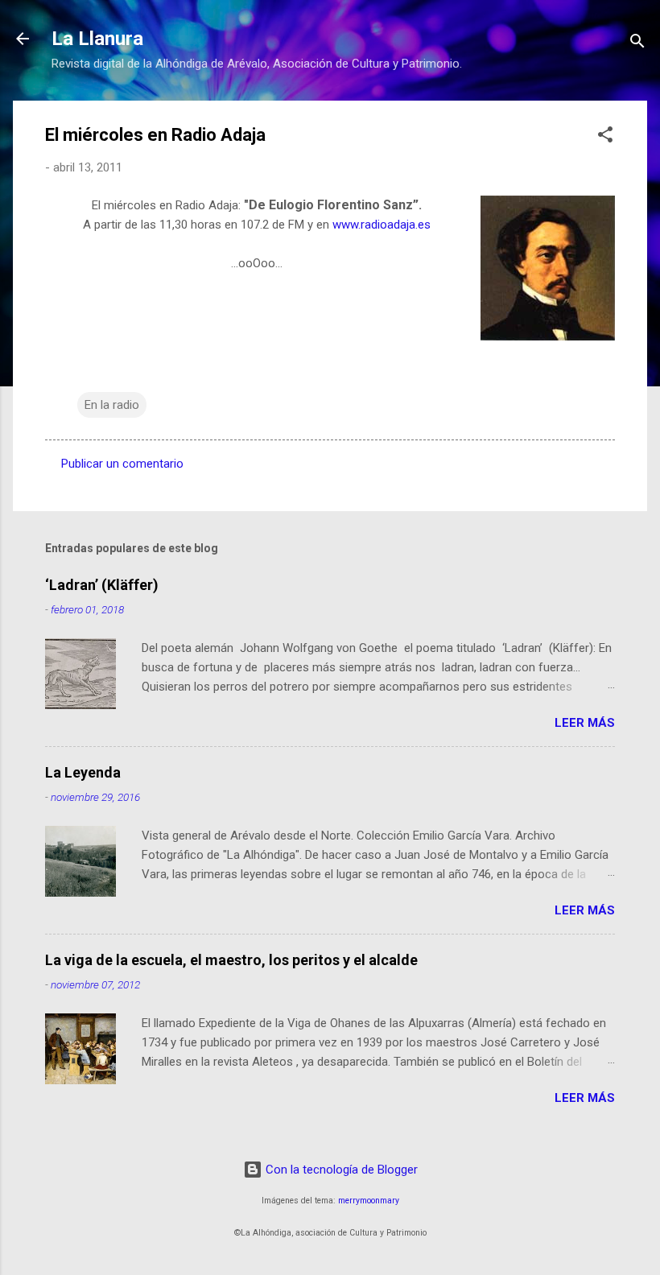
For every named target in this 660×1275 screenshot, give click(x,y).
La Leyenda (83, 772)
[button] (605, 137)
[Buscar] (637, 43)
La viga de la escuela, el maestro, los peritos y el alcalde (231, 959)
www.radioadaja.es (381, 224)
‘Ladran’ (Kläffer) (102, 584)
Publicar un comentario (122, 463)
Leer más (585, 723)
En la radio (112, 405)
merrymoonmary (368, 1200)
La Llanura (97, 38)
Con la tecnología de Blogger (340, 1169)
